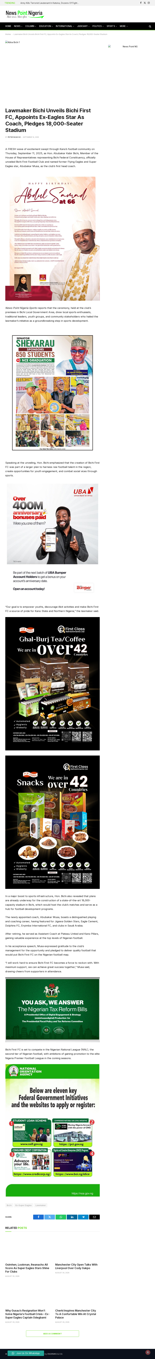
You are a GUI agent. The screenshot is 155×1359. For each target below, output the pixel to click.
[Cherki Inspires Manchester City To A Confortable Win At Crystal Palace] (77, 1293)
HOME (8, 26)
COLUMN (29, 26)
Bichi (9, 1205)
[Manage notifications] (147, 1352)
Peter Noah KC (14, 137)
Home (8, 34)
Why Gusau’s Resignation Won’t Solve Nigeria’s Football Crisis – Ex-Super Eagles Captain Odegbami (27, 1314)
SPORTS (111, 26)
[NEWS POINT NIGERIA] (25, 14)
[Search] (149, 26)
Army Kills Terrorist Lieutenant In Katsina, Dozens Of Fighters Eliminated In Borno (50, 3)
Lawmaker (41, 1205)
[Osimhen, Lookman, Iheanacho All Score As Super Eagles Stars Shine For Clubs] (27, 1248)
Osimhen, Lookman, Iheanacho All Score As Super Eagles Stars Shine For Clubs (27, 1268)
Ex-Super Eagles (23, 1205)
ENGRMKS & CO (55, 1354)
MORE (123, 26)
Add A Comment (52, 1333)
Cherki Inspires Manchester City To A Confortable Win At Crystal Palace (75, 1314)
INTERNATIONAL (64, 26)
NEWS (17, 26)
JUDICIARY (82, 26)
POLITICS (97, 26)
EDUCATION (45, 26)
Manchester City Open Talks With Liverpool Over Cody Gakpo (76, 1266)
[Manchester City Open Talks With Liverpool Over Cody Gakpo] (77, 1248)
